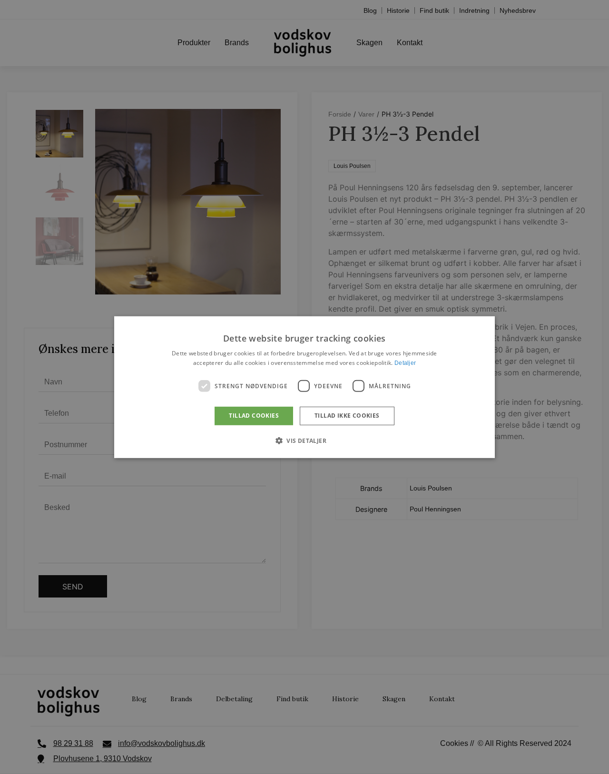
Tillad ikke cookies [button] (347, 415)
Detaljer (405, 363)
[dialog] (304, 387)
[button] (304, 440)
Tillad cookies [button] (254, 415)
